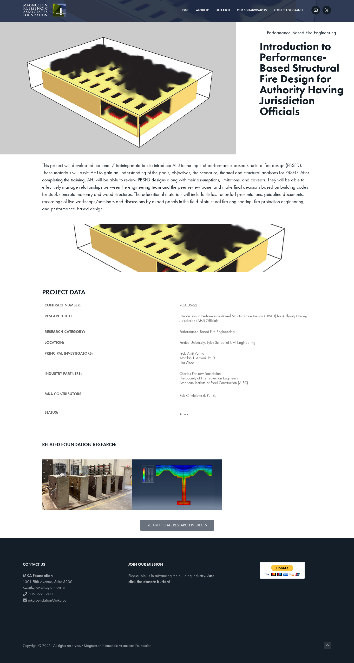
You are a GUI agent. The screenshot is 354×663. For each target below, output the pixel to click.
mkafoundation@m (43, 600)
